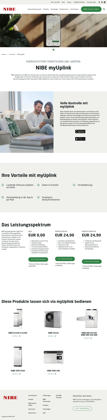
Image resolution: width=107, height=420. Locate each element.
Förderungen (47, 395)
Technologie (54, 9)
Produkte (46, 9)
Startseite (4, 54)
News (63, 2)
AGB (44, 413)
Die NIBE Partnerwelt (79, 2)
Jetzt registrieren (38, 259)
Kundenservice (64, 9)
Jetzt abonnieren (82, 408)
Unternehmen (74, 9)
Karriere (69, 2)
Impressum (31, 409)
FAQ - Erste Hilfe (55, 2)
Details (15, 336)
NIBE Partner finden (91, 9)
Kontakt (30, 399)
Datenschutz (32, 413)
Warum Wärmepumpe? (35, 9)
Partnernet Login (91, 2)
